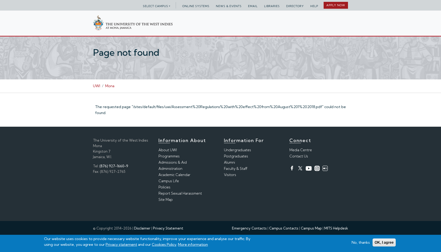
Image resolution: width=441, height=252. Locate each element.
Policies (164, 187)
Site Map (165, 199)
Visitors (230, 175)
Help (314, 6)
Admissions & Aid (172, 162)
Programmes (169, 156)
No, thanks (361, 242)
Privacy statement (121, 244)
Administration (170, 168)
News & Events (229, 6)
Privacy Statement (168, 228)
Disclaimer (142, 228)
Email (253, 6)
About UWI (167, 150)
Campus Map (311, 228)
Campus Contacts (283, 228)
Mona (109, 86)
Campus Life (168, 181)
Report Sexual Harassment (180, 193)
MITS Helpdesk (336, 228)
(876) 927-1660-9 (113, 166)
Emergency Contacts (249, 228)
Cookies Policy (164, 244)
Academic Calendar (174, 175)
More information (193, 244)
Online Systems (195, 6)
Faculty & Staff (235, 168)
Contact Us (298, 156)
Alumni (229, 162)
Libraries (272, 6)
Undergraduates (237, 150)
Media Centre (300, 150)
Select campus (155, 6)
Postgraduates (236, 156)
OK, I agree (384, 242)
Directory (295, 6)
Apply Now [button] (335, 5)
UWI (96, 86)
